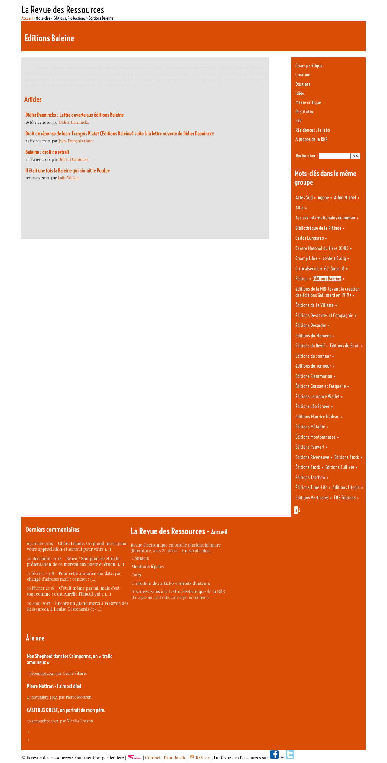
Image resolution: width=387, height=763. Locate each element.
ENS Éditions (345, 498)
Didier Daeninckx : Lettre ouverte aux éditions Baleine (74, 115)
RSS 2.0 (202, 758)
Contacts (140, 558)
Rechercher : (307, 156)
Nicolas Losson (80, 720)
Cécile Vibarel (75, 673)
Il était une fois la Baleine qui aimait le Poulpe (67, 170)
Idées (300, 93)
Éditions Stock (307, 467)
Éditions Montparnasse (315, 437)
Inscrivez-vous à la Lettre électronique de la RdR (178, 591)
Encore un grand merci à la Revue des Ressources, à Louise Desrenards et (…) (77, 606)
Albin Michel (345, 197)
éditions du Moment (313, 336)
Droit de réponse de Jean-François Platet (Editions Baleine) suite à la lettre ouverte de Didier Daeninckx (119, 134)
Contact (153, 758)
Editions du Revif (310, 346)
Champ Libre (306, 258)
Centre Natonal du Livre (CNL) (322, 248)
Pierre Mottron (79, 697)
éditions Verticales (312, 498)
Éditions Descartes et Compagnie (324, 315)
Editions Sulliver (339, 467)
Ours (136, 575)
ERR (298, 121)
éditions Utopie (346, 487)
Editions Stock (346, 457)
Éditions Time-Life (311, 487)
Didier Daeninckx (74, 122)
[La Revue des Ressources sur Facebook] (274, 758)
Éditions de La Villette (314, 305)
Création (303, 75)
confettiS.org (334, 258)
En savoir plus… (197, 551)
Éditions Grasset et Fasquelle (320, 386)
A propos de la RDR (311, 139)
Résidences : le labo (312, 130)
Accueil (27, 18)
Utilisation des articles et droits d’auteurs (171, 583)
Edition (301, 278)
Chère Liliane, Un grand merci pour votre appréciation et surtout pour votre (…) (77, 546)
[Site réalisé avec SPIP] (134, 758)
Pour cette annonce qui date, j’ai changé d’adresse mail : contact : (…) (73, 576)
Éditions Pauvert (309, 447)
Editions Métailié (310, 427)
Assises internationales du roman (325, 218)
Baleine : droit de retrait (47, 152)
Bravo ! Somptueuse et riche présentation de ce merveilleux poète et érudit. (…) (75, 561)
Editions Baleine (327, 278)
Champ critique (309, 66)
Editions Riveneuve (312, 457)
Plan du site (175, 758)
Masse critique (308, 102)
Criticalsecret (307, 268)
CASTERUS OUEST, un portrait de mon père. (66, 710)
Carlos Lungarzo (310, 238)
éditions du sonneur (313, 366)
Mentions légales (148, 566)
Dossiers (302, 84)
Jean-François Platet (76, 140)
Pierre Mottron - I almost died (54, 686)
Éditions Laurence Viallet (317, 396)
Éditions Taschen (310, 477)
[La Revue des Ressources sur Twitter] (290, 758)
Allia (299, 208)
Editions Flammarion (313, 376)
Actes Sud (304, 197)
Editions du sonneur (313, 356)
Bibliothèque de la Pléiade (318, 228)
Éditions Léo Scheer (312, 406)
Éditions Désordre (310, 325)
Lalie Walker (68, 177)
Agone (323, 197)
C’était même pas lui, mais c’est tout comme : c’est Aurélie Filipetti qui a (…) (73, 591)
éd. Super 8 (334, 268)
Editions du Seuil (344, 346)
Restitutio (304, 112)
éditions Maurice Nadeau (317, 417)
